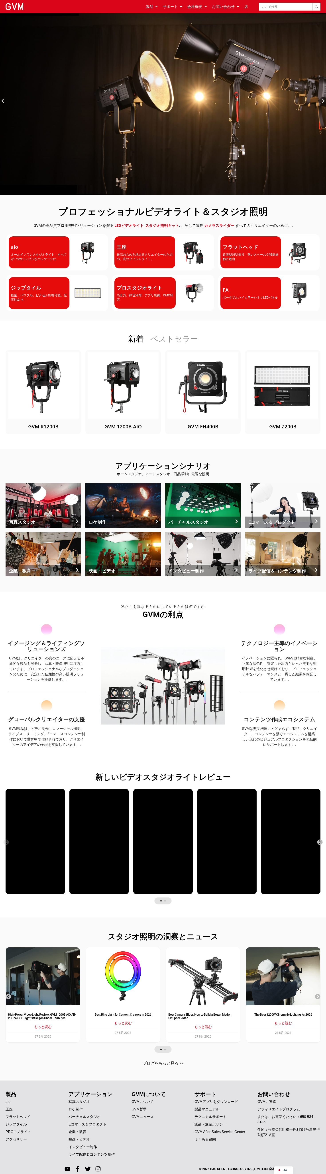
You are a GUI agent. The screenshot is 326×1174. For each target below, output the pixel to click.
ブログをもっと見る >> (163, 1063)
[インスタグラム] (98, 1169)
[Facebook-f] (78, 1169)
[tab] (136, 339)
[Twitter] (88, 1169)
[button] (3, 101)
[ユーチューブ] (67, 1169)
